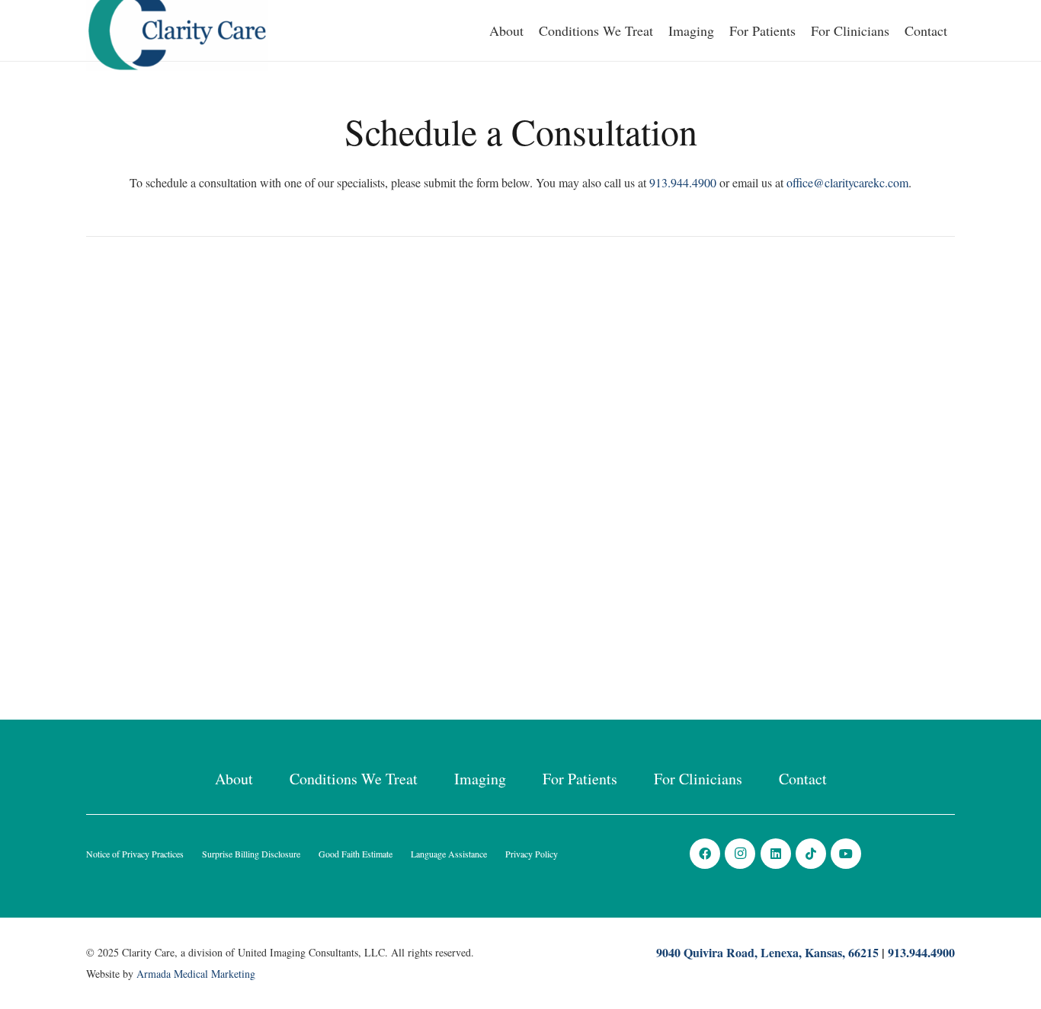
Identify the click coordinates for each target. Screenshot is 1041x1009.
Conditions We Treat (354, 778)
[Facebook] (705, 853)
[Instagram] (740, 853)
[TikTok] (811, 853)
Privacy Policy (531, 854)
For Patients (580, 778)
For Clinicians (698, 778)
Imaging (480, 778)
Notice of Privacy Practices (135, 854)
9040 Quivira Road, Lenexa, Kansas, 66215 (767, 952)
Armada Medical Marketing (195, 973)
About (234, 778)
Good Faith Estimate (355, 854)
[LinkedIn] (776, 853)
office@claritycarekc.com (847, 182)
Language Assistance (449, 854)
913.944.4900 (682, 182)
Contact (803, 778)
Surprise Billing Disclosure (251, 854)
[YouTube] (846, 853)
